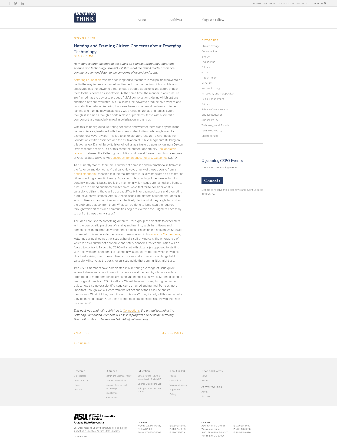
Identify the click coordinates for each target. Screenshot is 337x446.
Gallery (173, 394)
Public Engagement (212, 98)
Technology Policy (211, 130)
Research (79, 371)
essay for (165, 234)
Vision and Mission (179, 385)
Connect (211, 180)
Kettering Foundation (87, 80)
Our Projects (80, 376)
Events (204, 380)
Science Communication (215, 109)
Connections (131, 310)
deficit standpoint (85, 174)
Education (144, 371)
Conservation (209, 51)
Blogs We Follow (212, 20)
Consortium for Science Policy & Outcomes (280, 3)
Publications (112, 397)
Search (319, 3)
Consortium (175, 380)
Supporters (175, 389)
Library (77, 385)
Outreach (111, 371)
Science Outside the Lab (149, 383)
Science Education (212, 114)
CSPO (85, 17)
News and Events (212, 371)
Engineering (208, 62)
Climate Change (210, 46)
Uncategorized (210, 135)
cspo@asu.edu (179, 425)
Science (206, 104)
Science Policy (209, 120)
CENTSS (78, 389)
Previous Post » (171, 332)
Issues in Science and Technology (116, 387)
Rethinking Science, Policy (118, 376)
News (204, 376)
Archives (176, 20)
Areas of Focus (81, 380)
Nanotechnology (210, 88)
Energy (205, 56)
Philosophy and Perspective (217, 93)
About (142, 20)
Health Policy (208, 77)
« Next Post (82, 332)
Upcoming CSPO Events (222, 160)
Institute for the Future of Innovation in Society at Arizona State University (100, 429)
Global (205, 72)
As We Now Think (211, 386)
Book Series (111, 393)
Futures (205, 67)
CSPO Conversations (116, 380)
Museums (207, 83)
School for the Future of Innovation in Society (149, 378)
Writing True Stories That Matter (149, 390)
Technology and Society (215, 125)
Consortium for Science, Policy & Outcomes (138, 158)
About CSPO (177, 371)
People (173, 376)
